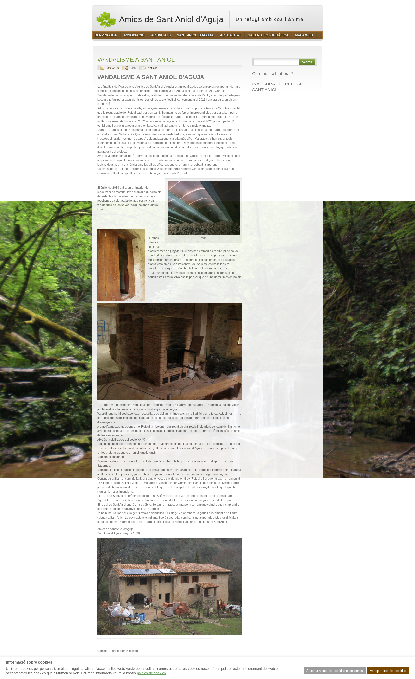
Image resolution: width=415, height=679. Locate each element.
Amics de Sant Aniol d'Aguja (170, 19)
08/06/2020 (112, 67)
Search (307, 62)
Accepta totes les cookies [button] (388, 671)
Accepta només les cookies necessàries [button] (334, 671)
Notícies (152, 67)
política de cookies (151, 673)
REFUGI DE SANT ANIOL (277, 100)
